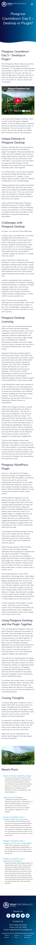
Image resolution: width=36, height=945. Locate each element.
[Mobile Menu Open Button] (32, 4)
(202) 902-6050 (21, 927)
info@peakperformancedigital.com (20, 930)
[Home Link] (18, 905)
